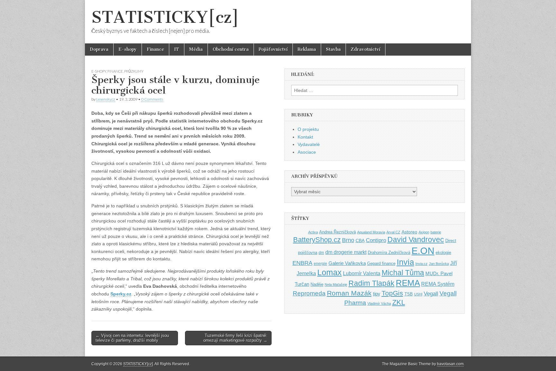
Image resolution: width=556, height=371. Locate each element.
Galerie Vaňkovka (347, 263)
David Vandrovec (415, 240)
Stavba (333, 49)
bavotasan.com (450, 364)
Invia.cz (421, 264)
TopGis (392, 293)
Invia (405, 262)
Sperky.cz (120, 293)
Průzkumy (134, 71)
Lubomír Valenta (361, 273)
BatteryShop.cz (317, 240)
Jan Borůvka (439, 264)
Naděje (316, 284)
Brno (348, 240)
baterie (436, 232)
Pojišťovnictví (273, 49)
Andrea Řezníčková (337, 232)
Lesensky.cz (105, 99)
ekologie (443, 252)
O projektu (308, 129)
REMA (408, 283)
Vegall (431, 294)
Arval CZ (393, 232)
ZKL (398, 302)
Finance (155, 49)
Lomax (329, 272)
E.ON (423, 250)
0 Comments (152, 99)
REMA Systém (437, 284)
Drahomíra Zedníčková (389, 252)
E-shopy (127, 49)
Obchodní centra (231, 49)
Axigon (424, 232)
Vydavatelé (309, 144)
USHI (418, 294)
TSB (408, 294)
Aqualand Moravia (371, 232)
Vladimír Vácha (379, 303)
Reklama (307, 49)
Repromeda (309, 293)
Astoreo (409, 232)
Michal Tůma (403, 272)
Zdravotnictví (365, 49)
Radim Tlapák (371, 283)
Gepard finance (381, 263)
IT (176, 49)
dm (321, 252)
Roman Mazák (349, 293)
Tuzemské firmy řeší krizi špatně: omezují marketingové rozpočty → (235, 338)
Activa (313, 232)
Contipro (376, 240)
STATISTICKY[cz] (165, 17)
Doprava (99, 49)
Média (196, 49)
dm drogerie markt (345, 252)
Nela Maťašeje (336, 284)
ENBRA (302, 262)
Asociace (307, 152)
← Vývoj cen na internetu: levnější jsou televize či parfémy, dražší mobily (132, 338)
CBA (360, 240)
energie (320, 263)
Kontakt (305, 137)
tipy (376, 293)
